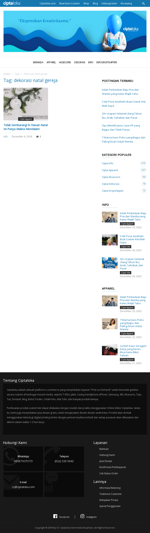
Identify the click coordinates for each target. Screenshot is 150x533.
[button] (143, 3)
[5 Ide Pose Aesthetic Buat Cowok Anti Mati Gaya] (110, 239)
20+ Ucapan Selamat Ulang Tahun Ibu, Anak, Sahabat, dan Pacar (122, 115)
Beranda (38, 62)
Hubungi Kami (109, 3)
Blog (95, 3)
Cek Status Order (108, 473)
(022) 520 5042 (64, 459)
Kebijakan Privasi (108, 500)
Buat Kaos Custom (69, 3)
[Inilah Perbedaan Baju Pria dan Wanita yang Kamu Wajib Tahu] (110, 217)
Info (90, 62)
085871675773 (23, 459)
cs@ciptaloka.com (23, 485)
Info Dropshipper (106, 62)
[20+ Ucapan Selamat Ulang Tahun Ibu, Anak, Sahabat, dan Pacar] (110, 262)
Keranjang (126, 3)
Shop (86, 3)
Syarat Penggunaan (110, 506)
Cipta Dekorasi (120, 184)
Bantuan (104, 449)
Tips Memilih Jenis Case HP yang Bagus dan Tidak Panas (121, 127)
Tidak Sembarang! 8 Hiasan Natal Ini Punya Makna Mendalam (26, 127)
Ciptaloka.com (48, 3)
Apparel (51, 62)
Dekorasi (79, 62)
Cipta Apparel (26, 119)
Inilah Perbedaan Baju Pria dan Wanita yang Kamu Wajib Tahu (120, 92)
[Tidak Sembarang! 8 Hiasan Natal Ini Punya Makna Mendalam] (26, 104)
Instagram (91, 516)
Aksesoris (65, 62)
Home (7, 74)
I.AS (5, 136)
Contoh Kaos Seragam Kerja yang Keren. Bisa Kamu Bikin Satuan (133, 350)
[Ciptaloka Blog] (75, 51)
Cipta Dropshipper (120, 190)
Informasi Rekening (110, 488)
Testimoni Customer (110, 494)
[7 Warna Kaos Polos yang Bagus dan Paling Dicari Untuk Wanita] (110, 323)
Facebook (64, 516)
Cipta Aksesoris (120, 177)
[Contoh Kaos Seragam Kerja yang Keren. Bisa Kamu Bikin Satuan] (110, 349)
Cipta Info (120, 163)
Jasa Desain (105, 461)
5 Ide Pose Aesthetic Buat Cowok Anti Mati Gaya (124, 103)
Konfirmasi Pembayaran (112, 467)
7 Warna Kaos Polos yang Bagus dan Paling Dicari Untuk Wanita (124, 139)
